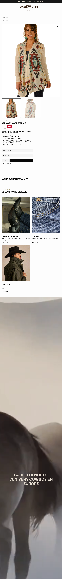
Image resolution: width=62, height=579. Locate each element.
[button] (3, 7)
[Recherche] (54, 8)
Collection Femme (6, 19)
